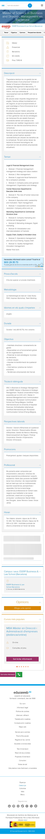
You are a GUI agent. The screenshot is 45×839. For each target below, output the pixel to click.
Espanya (23, 782)
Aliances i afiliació (22, 715)
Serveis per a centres (22, 732)
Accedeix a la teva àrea (22, 744)
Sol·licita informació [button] (22, 659)
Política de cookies (22, 711)
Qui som (23, 704)
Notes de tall (22, 764)
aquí (25, 820)
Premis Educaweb (22, 736)
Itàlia (22, 792)
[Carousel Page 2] (19, 666)
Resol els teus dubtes (22, 753)
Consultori (22, 760)
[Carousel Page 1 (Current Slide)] (17, 666)
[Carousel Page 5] (25, 666)
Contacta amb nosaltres (22, 723)
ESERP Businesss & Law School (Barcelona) (27, 26)
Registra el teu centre (22, 740)
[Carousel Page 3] (21, 666)
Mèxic (22, 795)
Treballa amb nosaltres (22, 719)
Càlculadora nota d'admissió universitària (22, 768)
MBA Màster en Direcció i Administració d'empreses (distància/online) (22, 632)
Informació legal (22, 708)
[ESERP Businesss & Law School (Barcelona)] (6, 27)
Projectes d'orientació (22, 757)
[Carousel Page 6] (27, 666)
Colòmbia (22, 788)
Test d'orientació (22, 749)
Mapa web (22, 727)
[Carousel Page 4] (23, 666)
